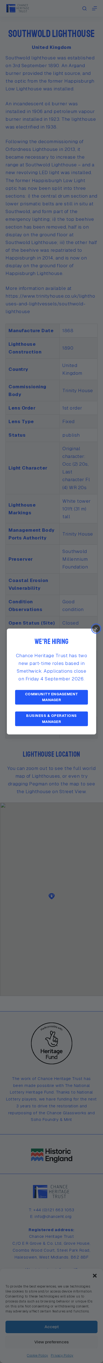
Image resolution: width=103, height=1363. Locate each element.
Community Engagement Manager (51, 697)
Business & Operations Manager (51, 719)
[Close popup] (96, 628)
